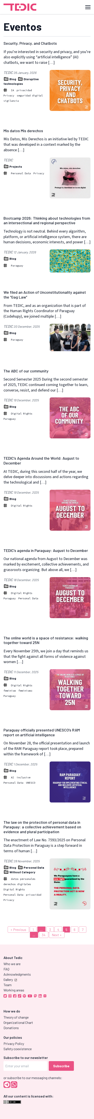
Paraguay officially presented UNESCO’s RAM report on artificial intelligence (41, 732)
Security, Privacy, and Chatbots (30, 43)
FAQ (6, 969)
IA (12, 90)
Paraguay (17, 265)
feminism (9, 690)
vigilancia (11, 100)
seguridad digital (30, 95)
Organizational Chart (18, 1022)
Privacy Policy (13, 1043)
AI (12, 777)
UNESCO (30, 782)
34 (43, 935)
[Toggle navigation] (88, 7)
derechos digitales (17, 884)
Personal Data (21, 173)
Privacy (8, 95)
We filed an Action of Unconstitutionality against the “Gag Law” (44, 294)
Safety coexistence (17, 1049)
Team (7, 985)
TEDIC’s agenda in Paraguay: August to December (45, 550)
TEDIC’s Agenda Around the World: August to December (41, 460)
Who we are (12, 964)
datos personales (23, 879)
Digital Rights (21, 413)
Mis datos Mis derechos (23, 130)
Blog (13, 79)
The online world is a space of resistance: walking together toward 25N (45, 640)
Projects (15, 166)
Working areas (13, 990)
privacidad (24, 90)
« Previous (18, 929)
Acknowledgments (17, 974)
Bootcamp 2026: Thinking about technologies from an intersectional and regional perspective (46, 220)
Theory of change (16, 1017)
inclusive (23, 777)
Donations (11, 1028)
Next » (57, 935)
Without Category (22, 872)
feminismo (25, 690)
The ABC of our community (26, 370)
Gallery (8, 979)
